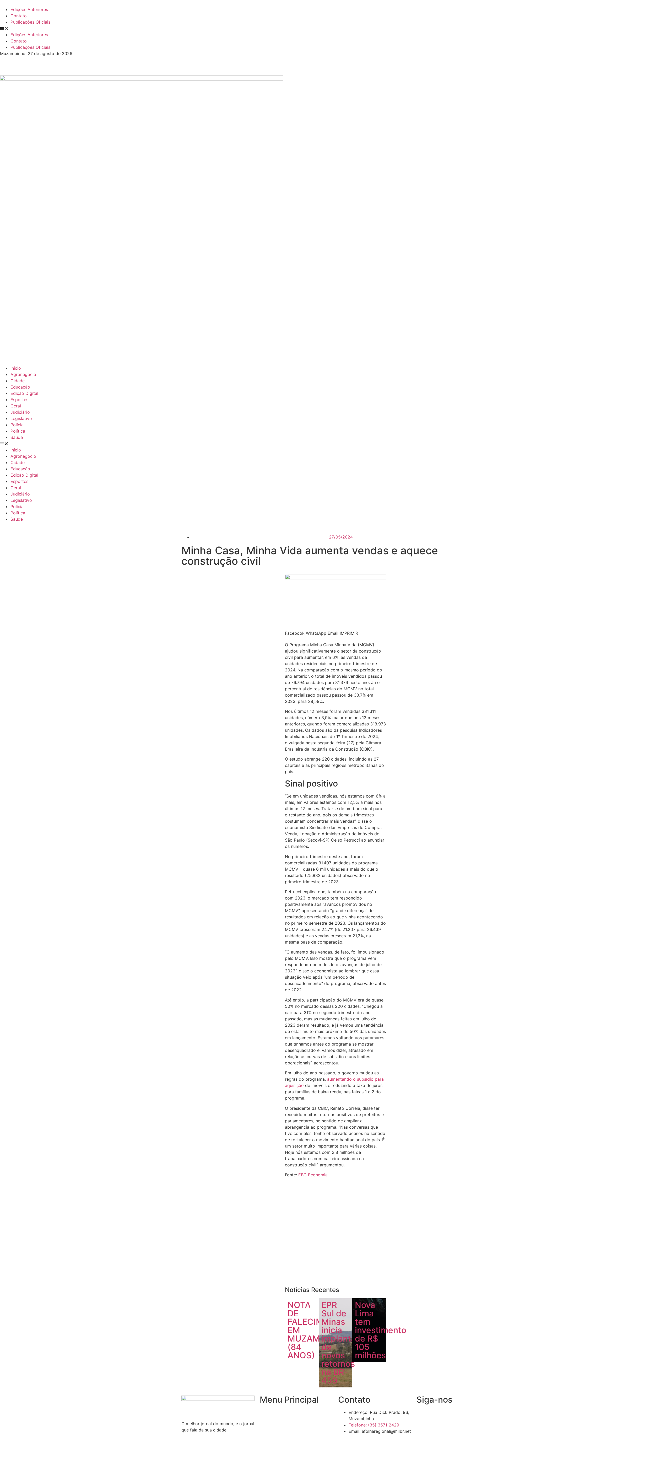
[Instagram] (451, 1415)
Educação (20, 387)
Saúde (16, 437)
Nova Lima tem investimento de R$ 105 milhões (380, 1330)
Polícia (17, 424)
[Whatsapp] (466, 1415)
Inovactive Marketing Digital (410, 1458)
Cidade (17, 380)
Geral (15, 405)
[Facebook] (423, 1415)
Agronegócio (23, 374)
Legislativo (21, 418)
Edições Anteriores (29, 9)
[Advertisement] (335, 1234)
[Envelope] (437, 1415)
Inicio (265, 1412)
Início (15, 368)
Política (17, 431)
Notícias (268, 1422)
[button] (335, 28)
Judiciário (20, 412)
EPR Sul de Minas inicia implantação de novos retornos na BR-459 (345, 1343)
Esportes (19, 399)
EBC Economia (313, 1174)
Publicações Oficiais (30, 22)
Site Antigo (271, 1442)
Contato (18, 15)
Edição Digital (24, 393)
